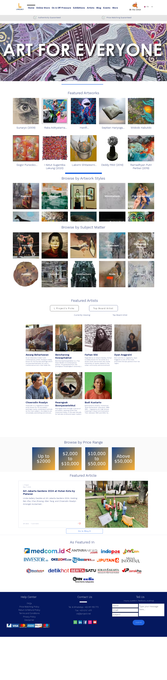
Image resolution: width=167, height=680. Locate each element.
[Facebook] (85, 622)
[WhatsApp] (75, 622)
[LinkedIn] (80, 622)
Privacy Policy (29, 616)
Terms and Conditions (29, 613)
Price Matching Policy (29, 606)
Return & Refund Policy (29, 610)
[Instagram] (90, 622)
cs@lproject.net (83, 613)
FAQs (29, 603)
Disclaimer (29, 620)
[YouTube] (95, 622)
